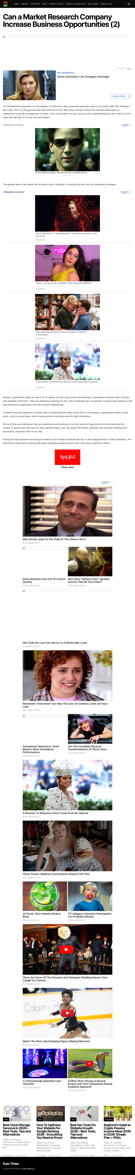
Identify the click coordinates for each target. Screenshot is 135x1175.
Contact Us (106, 4)
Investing (35, 4)
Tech (44, 4)
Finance (24, 4)
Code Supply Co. (28, 1168)
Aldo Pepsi (7, 1155)
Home (16, 4)
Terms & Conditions (75, 4)
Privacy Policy (56, 4)
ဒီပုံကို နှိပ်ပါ (67, 457)
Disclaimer (93, 4)
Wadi (106, 1155)
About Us (19, 12)
